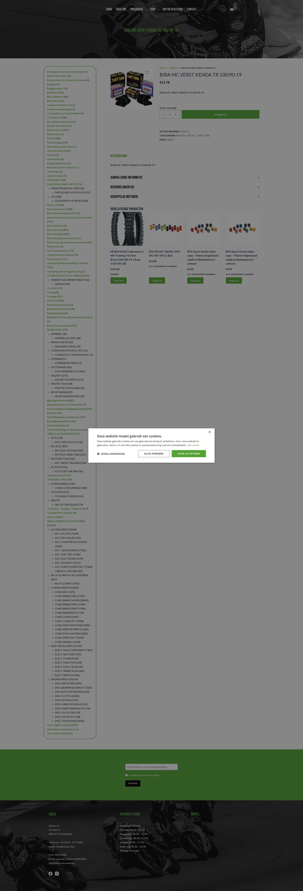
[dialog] (151, 445)
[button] (111, 453)
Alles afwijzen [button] (153, 453)
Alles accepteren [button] (189, 453)
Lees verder (193, 445)
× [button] (209, 432)
